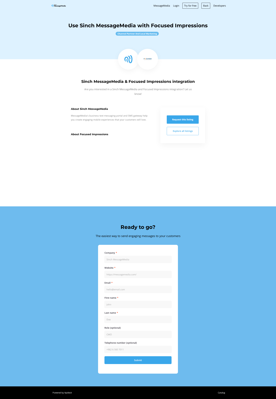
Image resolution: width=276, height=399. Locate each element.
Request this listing (182, 119)
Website (108, 267)
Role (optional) (112, 327)
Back (205, 5)
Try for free (190, 5)
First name (110, 297)
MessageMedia (161, 5)
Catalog (221, 392)
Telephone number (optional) (120, 342)
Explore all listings (183, 130)
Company (109, 252)
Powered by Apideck (62, 392)
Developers (219, 5)
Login (176, 5)
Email (107, 282)
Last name (110, 312)
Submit (138, 360)
